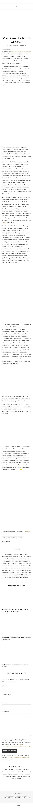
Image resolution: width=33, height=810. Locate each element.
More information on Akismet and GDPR (19, 746)
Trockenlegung (11, 537)
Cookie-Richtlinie (25, 797)
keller (4, 537)
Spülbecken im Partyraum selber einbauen (15, 665)
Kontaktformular (10, 796)
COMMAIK (7, 542)
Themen (4, 222)
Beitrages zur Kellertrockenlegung (21, 51)
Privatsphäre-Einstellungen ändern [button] (11, 797)
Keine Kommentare (20, 45)
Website (4, 703)
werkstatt (20, 537)
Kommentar (5, 711)
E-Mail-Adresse (7, 694)
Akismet (21, 744)
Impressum (24, 796)
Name (4, 685)
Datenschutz (18, 796)
